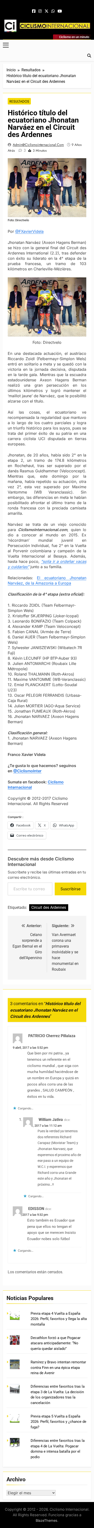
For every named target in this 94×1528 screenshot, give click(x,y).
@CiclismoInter (27, 770)
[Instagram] (40, 11)
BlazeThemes (46, 1520)
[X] (46, 11)
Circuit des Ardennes (48, 907)
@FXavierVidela (29, 231)
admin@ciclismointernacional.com (38, 144)
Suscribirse (70, 888)
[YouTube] (59, 11)
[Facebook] (34, 11)
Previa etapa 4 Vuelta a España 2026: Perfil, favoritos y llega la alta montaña (59, 1318)
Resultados (19, 101)
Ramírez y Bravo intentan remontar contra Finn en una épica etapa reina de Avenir (58, 1367)
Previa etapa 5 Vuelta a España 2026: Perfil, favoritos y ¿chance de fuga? (58, 1421)
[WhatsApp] (53, 11)
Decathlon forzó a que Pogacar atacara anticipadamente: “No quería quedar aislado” (56, 1343)
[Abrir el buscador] (89, 56)
